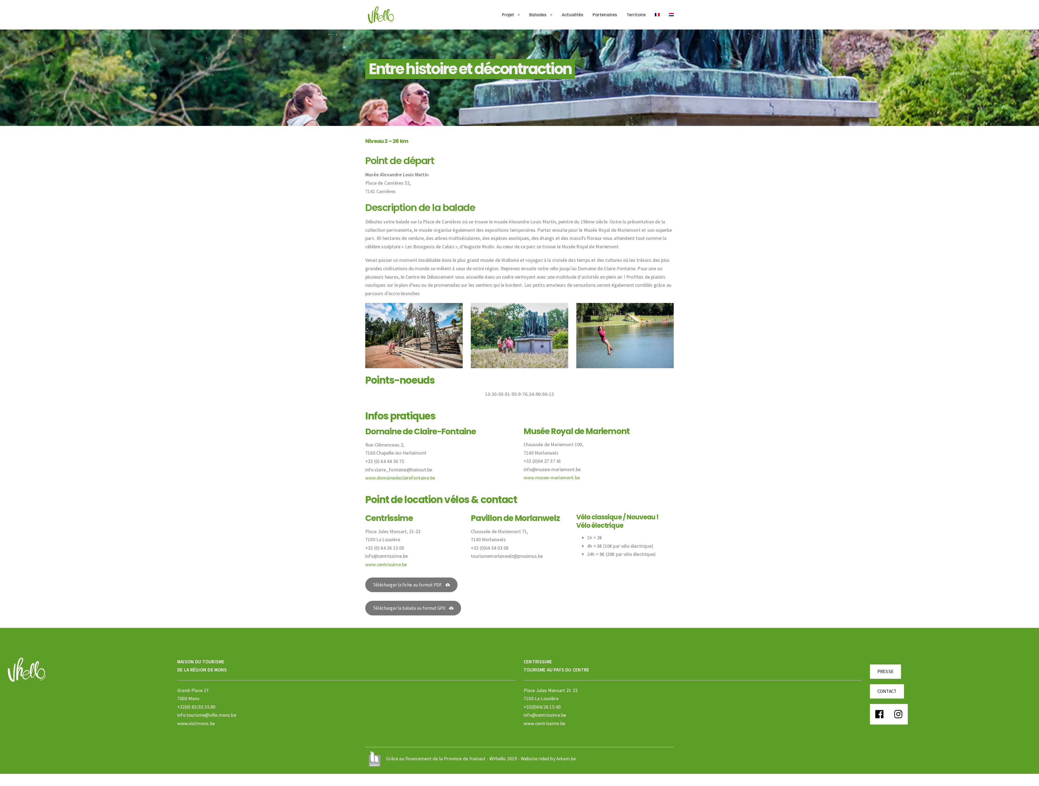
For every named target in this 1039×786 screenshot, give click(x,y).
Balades (538, 15)
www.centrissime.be (386, 564)
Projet (508, 15)
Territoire (636, 15)
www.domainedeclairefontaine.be (400, 478)
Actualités (572, 15)
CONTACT (886, 691)
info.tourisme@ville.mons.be (206, 715)
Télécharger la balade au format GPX (409, 608)
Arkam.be (566, 758)
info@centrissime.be (545, 715)
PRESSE (885, 671)
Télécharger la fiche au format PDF (407, 585)
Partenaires (605, 15)
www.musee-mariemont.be (552, 477)
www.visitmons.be (196, 723)
